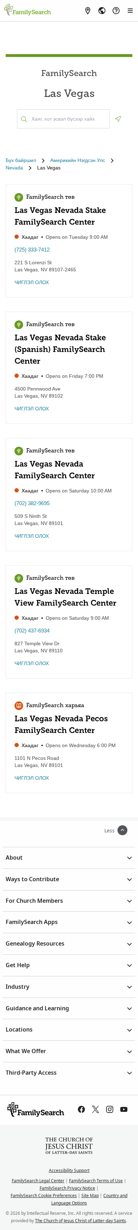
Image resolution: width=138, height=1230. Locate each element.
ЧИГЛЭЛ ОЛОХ (32, 282)
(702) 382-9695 (32, 503)
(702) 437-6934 (32, 631)
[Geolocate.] (118, 119)
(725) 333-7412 (32, 250)
